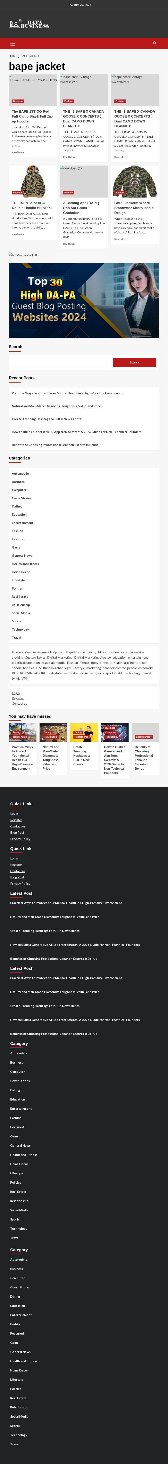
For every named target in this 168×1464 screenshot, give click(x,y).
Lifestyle (18, 580)
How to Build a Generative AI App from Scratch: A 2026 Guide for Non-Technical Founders (76, 432)
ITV (38, 668)
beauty (91, 652)
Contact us (19, 703)
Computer (19, 490)
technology (132, 673)
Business (18, 101)
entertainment (138, 657)
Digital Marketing (60, 657)
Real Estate (20, 596)
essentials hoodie (53, 662)
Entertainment (22, 523)
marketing (93, 668)
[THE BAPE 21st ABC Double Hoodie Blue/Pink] (33, 182)
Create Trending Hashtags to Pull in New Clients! (47, 419)
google (96, 662)
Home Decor (21, 572)
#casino (17, 652)
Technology (20, 629)
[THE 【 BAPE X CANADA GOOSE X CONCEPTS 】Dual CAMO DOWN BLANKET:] (84, 90)
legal (67, 668)
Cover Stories (21, 498)
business (114, 652)
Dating (17, 506)
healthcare (121, 662)
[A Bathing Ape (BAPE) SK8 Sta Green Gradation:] (84, 182)
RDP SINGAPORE (33, 673)
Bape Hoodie (75, 652)
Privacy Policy (20, 839)
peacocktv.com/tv (140, 668)
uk (18, 678)
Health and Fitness (25, 564)
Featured (18, 539)
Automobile (20, 473)
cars (124, 652)
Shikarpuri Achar (81, 673)
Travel (16, 637)
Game (16, 547)
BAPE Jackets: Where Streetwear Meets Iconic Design (133, 208)
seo (65, 673)
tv (13, 678)
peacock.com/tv (114, 668)
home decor (138, 662)
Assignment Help (45, 652)
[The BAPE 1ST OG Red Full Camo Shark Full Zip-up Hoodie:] (33, 90)
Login (16, 693)
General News (22, 555)
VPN (25, 678)
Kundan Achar (53, 668)
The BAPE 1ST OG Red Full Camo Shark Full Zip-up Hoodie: (32, 116)
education (119, 657)
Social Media (21, 613)
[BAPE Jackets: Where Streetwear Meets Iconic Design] (135, 182)
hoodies (28, 668)
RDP (15, 673)
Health (107, 662)
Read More (18, 152)
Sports (16, 621)
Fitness (84, 662)
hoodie (17, 668)
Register (18, 698)
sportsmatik (114, 673)
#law (27, 652)
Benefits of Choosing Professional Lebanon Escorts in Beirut (55, 445)
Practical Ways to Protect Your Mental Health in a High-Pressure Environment (68, 393)
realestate (55, 673)
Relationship (21, 605)
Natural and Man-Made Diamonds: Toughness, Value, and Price (56, 406)
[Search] (154, 43)
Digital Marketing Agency (92, 657)
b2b (62, 652)
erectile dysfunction (26, 662)
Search (15, 346)
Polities (17, 588)
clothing (17, 657)
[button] (13, 43)
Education (19, 514)
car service (136, 652)
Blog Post (17, 832)
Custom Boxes (35, 657)
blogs (102, 652)
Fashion (68, 101)
